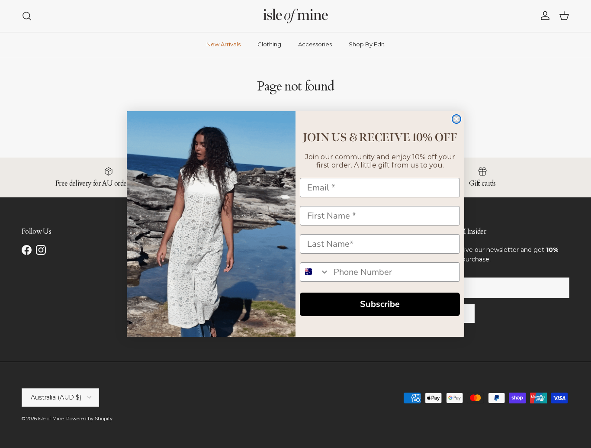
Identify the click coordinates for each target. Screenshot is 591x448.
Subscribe (380, 304)
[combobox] (314, 272)
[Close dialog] (456, 119)
